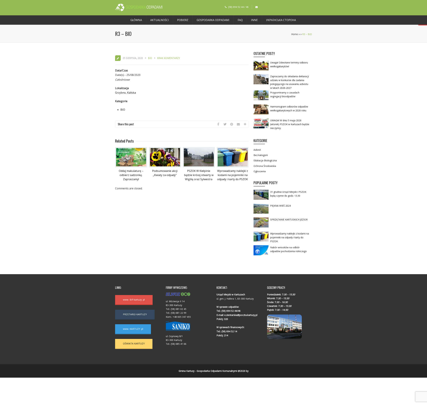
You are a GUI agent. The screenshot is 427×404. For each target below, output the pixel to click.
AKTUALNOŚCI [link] (159, 20)
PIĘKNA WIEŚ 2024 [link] (280, 205)
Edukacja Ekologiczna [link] (265, 160)
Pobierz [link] (182, 20)
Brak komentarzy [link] (168, 58)
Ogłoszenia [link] (260, 171)
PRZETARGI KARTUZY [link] (135, 314)
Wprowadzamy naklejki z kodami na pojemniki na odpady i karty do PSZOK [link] (232, 175)
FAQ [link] (240, 20)
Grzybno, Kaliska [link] (125, 92)
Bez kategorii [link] (261, 155)
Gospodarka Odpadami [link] (213, 20)
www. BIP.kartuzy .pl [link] (134, 299)
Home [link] (294, 34)
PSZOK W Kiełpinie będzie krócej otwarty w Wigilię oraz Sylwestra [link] (199, 175)
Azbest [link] (257, 149)
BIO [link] (150, 58)
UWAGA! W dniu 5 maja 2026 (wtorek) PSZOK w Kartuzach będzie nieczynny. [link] (289, 124)
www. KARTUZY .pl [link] (133, 328)
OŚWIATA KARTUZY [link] (134, 343)
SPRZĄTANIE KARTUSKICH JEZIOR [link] (289, 219)
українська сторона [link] (281, 20)
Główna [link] (136, 20)
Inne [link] (254, 20)
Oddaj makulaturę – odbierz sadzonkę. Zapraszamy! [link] (131, 175)
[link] (138, 10)
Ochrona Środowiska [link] (265, 166)
